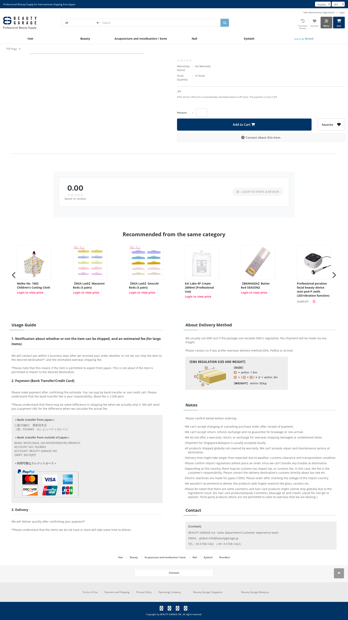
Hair (30, 38)
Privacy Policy (143, 592)
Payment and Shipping (117, 592)
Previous (14, 275)
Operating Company (169, 592)
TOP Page (11, 49)
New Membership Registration (319, 12)
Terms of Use (90, 592)
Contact (174, 573)
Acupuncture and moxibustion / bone (141, 38)
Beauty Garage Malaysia (255, 592)
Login (342, 12)
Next (333, 275)
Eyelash (249, 38)
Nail (194, 38)
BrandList (224, 557)
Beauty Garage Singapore (207, 592)
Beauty (85, 38)
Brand (303, 38)
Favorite (327, 125)
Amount (182, 112)
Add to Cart (241, 124)
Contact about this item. (263, 137)
